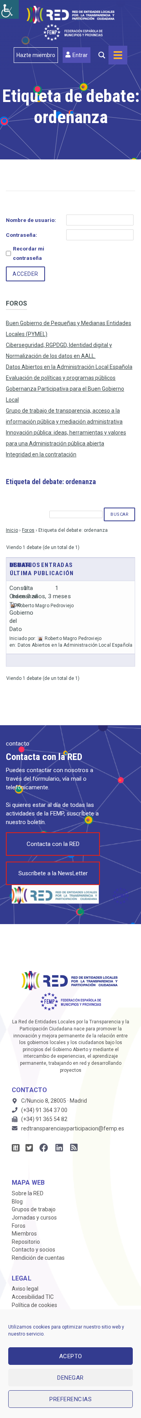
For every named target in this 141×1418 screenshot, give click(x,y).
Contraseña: (21, 235)
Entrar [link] (80, 55)
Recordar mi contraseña (28, 253)
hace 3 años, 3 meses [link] (41, 596)
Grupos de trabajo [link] (34, 1209)
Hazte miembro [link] (35, 55)
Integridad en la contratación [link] (41, 454)
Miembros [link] (24, 1233)
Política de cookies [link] (34, 1305)
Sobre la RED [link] (27, 1193)
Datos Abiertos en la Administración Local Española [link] (69, 367)
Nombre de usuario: (31, 220)
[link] (9, 9)
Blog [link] (17, 1201)
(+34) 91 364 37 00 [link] (44, 1110)
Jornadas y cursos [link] (34, 1217)
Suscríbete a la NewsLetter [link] (53, 873)
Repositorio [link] (26, 1242)
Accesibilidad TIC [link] (33, 1297)
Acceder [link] (25, 274)
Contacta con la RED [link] (53, 844)
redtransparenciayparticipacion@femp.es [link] (72, 1128)
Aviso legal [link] (25, 1289)
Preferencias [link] (70, 1399)
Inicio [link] (12, 530)
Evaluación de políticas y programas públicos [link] (61, 378)
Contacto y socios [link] (33, 1249)
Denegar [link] (70, 1377)
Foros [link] (28, 530)
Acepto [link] (70, 1356)
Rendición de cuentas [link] (38, 1258)
